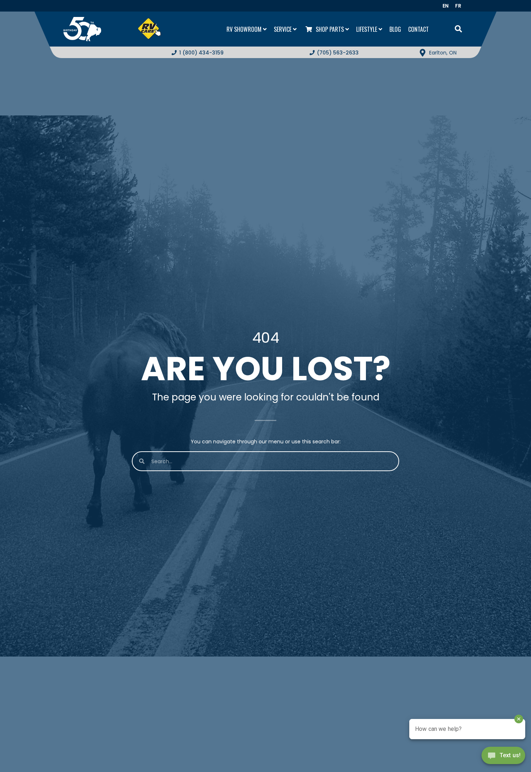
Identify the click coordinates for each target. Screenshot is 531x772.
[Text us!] (503, 757)
